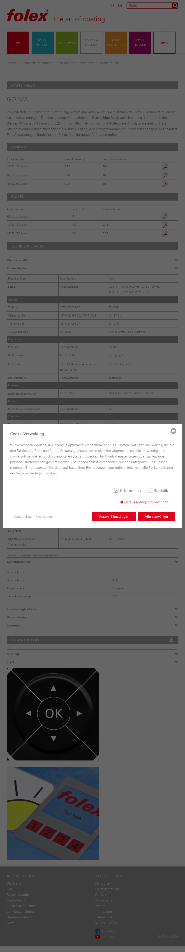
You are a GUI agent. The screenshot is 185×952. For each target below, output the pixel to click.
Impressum (44, 516)
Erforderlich (130, 490)
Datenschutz (23, 516)
